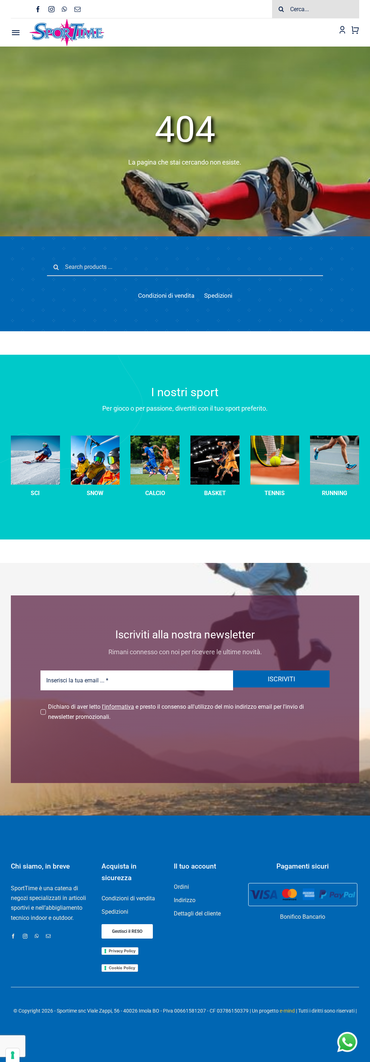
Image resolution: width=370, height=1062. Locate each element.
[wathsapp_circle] (346, 1032)
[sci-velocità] (35, 438)
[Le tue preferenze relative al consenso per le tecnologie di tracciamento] (13, 1055)
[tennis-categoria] (275, 438)
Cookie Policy (122, 967)
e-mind (287, 1011)
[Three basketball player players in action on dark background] (215, 438)
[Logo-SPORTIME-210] (67, 21)
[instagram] (51, 9)
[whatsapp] (64, 9)
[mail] (77, 9)
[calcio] (155, 438)
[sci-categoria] (95, 438)
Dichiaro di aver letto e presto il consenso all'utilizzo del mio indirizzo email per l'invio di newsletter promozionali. (176, 711)
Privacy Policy (122, 950)
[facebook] (38, 9)
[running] (334, 438)
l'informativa (118, 706)
